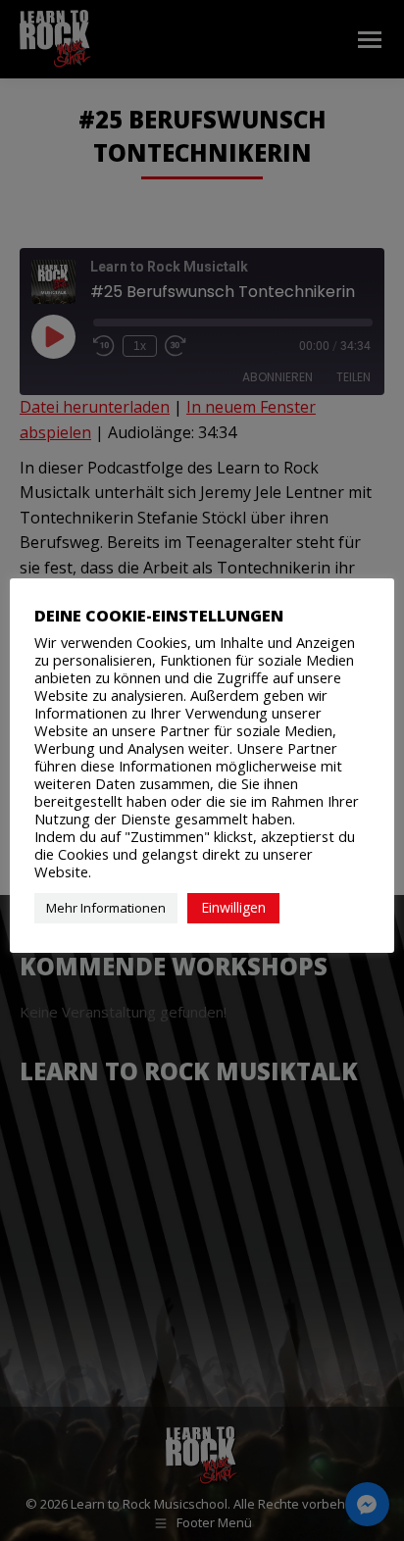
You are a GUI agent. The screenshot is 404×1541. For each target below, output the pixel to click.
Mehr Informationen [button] (106, 908)
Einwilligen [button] (233, 907)
